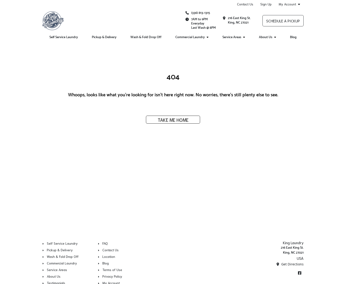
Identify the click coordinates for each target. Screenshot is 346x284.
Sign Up (266, 4)
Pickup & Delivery (104, 37)
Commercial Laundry (190, 37)
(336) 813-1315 (200, 13)
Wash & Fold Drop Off (145, 37)
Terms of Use (112, 270)
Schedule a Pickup (283, 20)
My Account (287, 4)
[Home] (53, 20)
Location (108, 256)
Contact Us (245, 4)
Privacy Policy (112, 276)
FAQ (105, 243)
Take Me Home (173, 120)
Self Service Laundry (63, 37)
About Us (265, 37)
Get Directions (292, 264)
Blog (293, 37)
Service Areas (231, 37)
